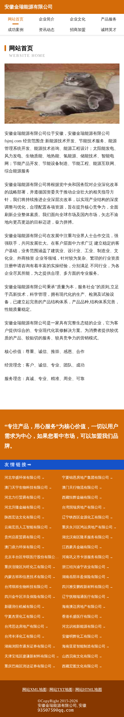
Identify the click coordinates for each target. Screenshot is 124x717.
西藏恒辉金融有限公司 (80, 497)
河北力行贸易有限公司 (23, 497)
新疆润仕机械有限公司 (23, 606)
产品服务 (108, 19)
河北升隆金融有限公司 (23, 507)
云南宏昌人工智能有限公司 (26, 527)
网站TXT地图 (61, 689)
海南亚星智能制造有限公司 (83, 646)
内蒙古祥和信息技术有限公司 (28, 577)
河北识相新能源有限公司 (82, 626)
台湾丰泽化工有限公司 (23, 636)
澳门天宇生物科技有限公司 (26, 487)
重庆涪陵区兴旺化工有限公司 (28, 567)
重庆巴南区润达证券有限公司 (28, 666)
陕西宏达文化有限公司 (23, 517)
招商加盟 (77, 29)
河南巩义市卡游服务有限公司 (85, 557)
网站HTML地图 (88, 689)
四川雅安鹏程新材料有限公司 (85, 587)
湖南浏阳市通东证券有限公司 (28, 646)
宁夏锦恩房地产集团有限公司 (85, 477)
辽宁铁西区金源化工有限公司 (85, 517)
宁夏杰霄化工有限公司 (23, 616)
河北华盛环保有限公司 (23, 477)
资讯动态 (46, 29)
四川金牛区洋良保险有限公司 (28, 597)
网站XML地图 (34, 689)
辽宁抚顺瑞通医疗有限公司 (83, 597)
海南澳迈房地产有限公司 (82, 606)
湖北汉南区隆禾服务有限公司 (85, 537)
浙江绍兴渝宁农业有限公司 (83, 567)
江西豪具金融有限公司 (80, 547)
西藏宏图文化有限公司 (80, 666)
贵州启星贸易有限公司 (23, 537)
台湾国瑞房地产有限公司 (82, 507)
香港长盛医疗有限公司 (80, 616)
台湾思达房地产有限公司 (24, 626)
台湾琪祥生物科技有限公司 (26, 587)
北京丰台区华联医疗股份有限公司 (32, 557)
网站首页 (15, 19)
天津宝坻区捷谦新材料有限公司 (30, 656)
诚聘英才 (108, 29)
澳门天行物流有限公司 (80, 487)
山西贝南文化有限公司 (80, 656)
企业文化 (77, 19)
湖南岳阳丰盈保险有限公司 (83, 577)
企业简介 (46, 19)
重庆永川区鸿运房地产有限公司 (87, 527)
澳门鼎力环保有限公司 (23, 547)
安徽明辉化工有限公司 (80, 636)
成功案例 (15, 29)
